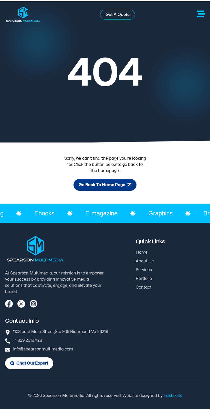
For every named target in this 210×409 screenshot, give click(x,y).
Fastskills (173, 395)
